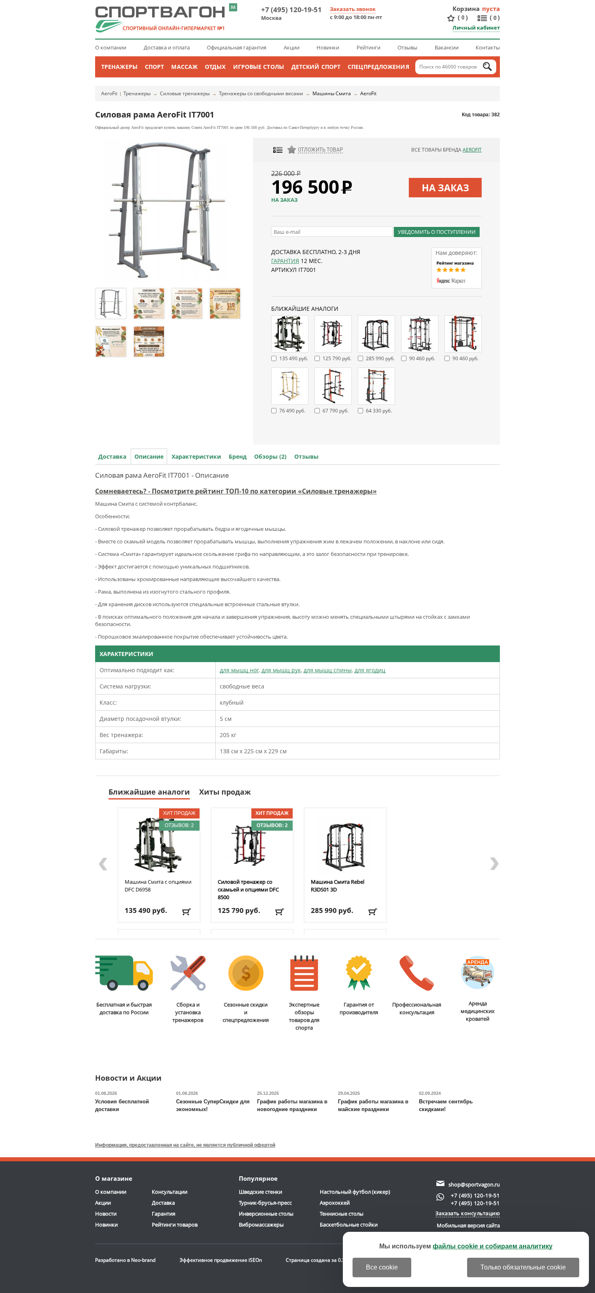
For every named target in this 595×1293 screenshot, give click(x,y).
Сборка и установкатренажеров (187, 1012)
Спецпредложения (378, 67)
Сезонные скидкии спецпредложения (246, 1012)
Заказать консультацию (468, 1213)
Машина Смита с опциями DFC (158, 885)
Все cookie (382, 1267)
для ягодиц (370, 670)
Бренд (237, 456)
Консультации (169, 1191)
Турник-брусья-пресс (265, 1202)
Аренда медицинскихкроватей (478, 1011)
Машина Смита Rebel (337, 885)
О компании (110, 47)
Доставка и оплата (167, 47)
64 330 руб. (379, 410)
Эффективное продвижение (221, 1260)
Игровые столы (258, 67)
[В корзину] (187, 911)
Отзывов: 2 (179, 825)
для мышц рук (281, 670)
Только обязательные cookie (523, 1267)
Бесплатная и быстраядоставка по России (124, 1008)
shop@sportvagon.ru (474, 1184)
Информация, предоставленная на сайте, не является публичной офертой (185, 1145)
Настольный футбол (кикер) (355, 1191)
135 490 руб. (293, 358)
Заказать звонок (353, 9)
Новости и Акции (128, 1078)
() (463, 17)
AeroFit (109, 93)
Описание (149, 456)
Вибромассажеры (261, 1224)
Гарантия (285, 261)
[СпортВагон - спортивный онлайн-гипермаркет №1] (160, 19)
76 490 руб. (292, 410)
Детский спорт (315, 67)
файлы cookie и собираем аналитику (492, 1246)
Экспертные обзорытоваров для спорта (304, 1016)
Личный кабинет (476, 27)
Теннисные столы (341, 1213)
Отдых (215, 67)
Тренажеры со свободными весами (261, 93)
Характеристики (196, 456)
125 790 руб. (337, 358)
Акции (292, 47)
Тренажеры (119, 67)
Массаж (184, 67)
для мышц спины (328, 670)
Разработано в (125, 1260)
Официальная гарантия (236, 47)
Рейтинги (368, 47)
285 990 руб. (380, 358)
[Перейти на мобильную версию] (233, 7)
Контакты (488, 47)
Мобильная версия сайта (468, 1225)
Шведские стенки (260, 1191)
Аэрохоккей (335, 1202)
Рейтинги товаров (175, 1224)
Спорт (154, 67)
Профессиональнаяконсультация (416, 1008)
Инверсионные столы (266, 1213)
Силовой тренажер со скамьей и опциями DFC (248, 889)
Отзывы (407, 47)
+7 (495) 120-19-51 (291, 9)
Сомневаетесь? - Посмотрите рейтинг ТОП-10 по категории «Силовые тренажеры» (236, 491)
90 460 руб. (422, 358)
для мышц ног (239, 670)
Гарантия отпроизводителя (359, 1008)
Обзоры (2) (270, 456)
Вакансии (447, 47)
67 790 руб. (335, 410)
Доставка (112, 456)
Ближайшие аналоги (149, 792)
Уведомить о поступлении (437, 231)
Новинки (328, 47)
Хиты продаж (225, 792)
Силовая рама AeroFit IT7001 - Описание (162, 475)
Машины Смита (331, 93)
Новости (106, 1213)
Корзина (466, 8)
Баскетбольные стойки (349, 1224)
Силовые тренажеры (185, 93)
